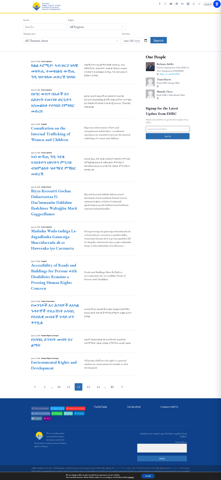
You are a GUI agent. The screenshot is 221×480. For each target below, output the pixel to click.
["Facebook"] (159, 3)
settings (131, 477)
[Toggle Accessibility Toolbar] (217, 4)
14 (98, 387)
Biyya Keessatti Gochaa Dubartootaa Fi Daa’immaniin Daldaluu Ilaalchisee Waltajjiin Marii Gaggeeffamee (54, 202)
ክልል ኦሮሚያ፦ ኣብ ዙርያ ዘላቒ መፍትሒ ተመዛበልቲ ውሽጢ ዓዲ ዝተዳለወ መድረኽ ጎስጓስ (54, 71)
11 (68, 387)
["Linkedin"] (176, 3)
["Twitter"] (165, 3)
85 (112, 387)
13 (88, 387)
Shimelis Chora (165, 91)
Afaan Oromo (46, 187)
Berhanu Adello (165, 64)
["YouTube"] (171, 3)
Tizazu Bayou (164, 79)
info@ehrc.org (175, 468)
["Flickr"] (182, 3)
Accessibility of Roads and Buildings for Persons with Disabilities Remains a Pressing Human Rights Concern (54, 277)
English (44, 124)
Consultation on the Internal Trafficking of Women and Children (50, 133)
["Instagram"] (188, 3)
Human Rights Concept (50, 335)
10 (58, 387)
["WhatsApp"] (193, 3)
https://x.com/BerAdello (169, 74)
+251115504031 (121, 468)
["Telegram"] (199, 3)
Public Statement (48, 301)
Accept (148, 476)
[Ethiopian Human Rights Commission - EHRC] (45, 6)
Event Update (46, 61)
